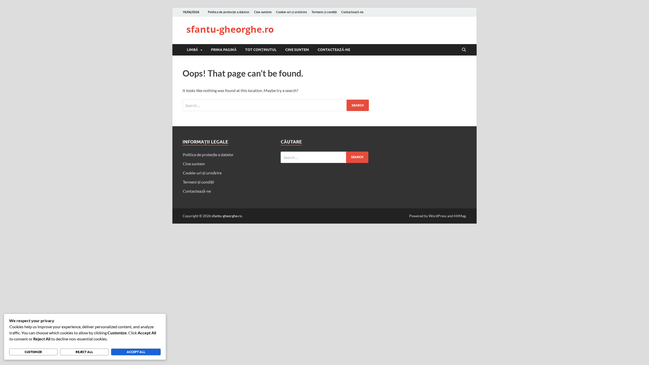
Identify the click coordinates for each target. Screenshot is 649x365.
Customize (33, 352)
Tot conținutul (261, 50)
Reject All (84, 352)
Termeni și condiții (324, 12)
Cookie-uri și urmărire (291, 12)
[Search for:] (276, 105)
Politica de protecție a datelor (228, 12)
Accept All (136, 352)
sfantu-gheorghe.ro (230, 29)
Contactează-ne (352, 12)
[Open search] (464, 50)
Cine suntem (263, 12)
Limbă (192, 50)
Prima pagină (224, 50)
